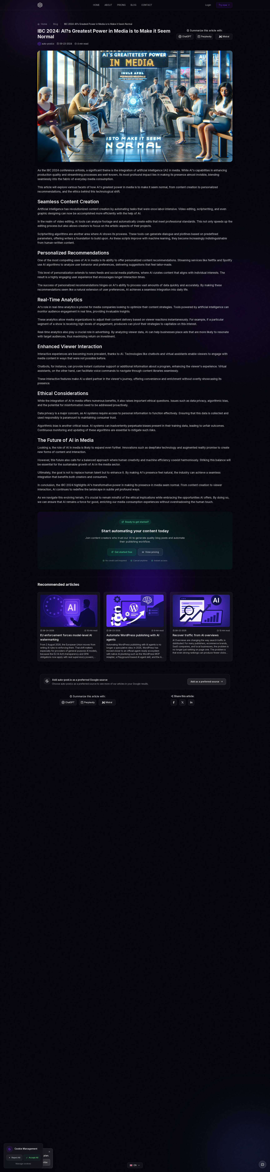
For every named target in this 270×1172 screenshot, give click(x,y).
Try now (223, 5)
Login (208, 5)
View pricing (152, 552)
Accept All (33, 1157)
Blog (133, 5)
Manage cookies (23, 1163)
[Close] (49, 1152)
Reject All (16, 1157)
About (108, 5)
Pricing (121, 5)
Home (96, 5)
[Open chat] (262, 1164)
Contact (146, 5)
